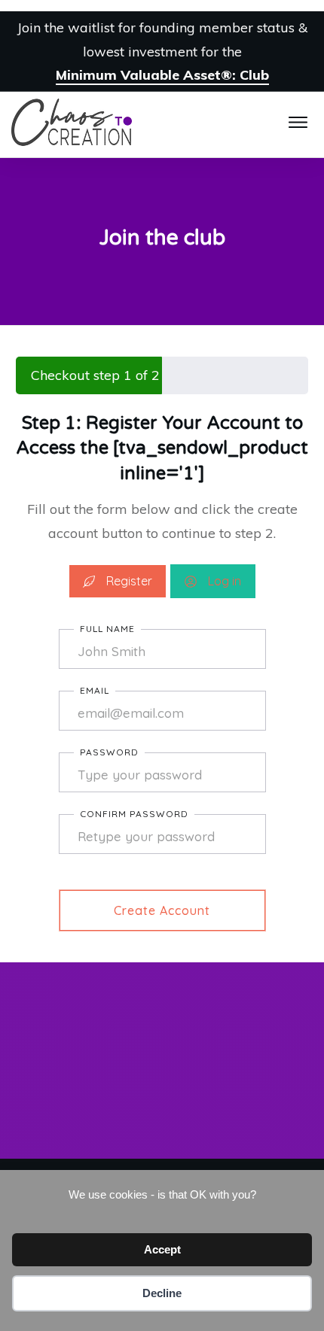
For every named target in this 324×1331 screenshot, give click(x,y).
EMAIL (94, 690)
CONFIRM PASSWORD (134, 813)
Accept (162, 1249)
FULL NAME (107, 628)
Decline (162, 1293)
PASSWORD (109, 752)
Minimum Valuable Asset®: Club (162, 75)
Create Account (162, 910)
